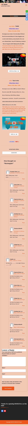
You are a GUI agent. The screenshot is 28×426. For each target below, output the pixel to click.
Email (3, 374)
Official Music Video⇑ (14, 28)
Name (3, 367)
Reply (23, 178)
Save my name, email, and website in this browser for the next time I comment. (12, 382)
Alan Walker (12, 26)
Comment (4, 355)
